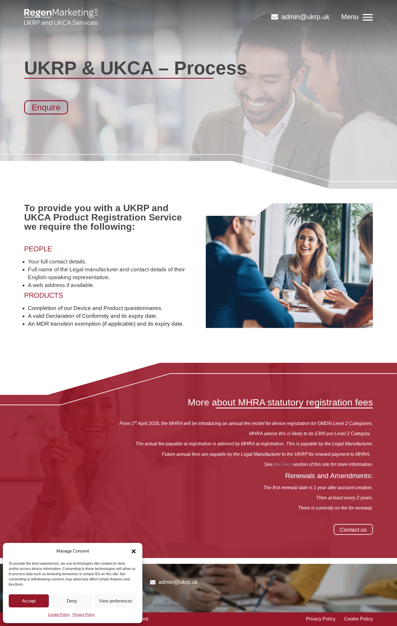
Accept (28, 600)
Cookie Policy (59, 615)
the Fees (283, 464)
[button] (134, 551)
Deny (72, 600)
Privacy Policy (84, 615)
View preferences (115, 600)
